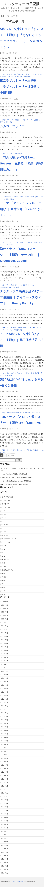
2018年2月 (4, 699)
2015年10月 (5, 796)
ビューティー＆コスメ (9, 538)
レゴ (3, 556)
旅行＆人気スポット (8, 570)
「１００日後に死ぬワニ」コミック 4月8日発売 (16, 481)
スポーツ (5, 525)
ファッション (6, 542)
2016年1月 (4, 786)
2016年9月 (4, 758)
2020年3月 (4, 612)
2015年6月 (4, 810)
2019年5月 (4, 647)
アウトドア (5, 504)
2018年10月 (5, 671)
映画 (3, 573)
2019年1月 (4, 661)
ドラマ (17, 53)
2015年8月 (4, 803)
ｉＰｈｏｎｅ (6, 591)
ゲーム (4, 521)
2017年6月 (4, 727)
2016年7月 (4, 765)
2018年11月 (5, 668)
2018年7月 (4, 681)
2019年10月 (5, 629)
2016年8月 (4, 761)
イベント (5, 511)
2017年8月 (4, 720)
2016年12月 (5, 748)
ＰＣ (3, 594)
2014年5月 (4, 855)
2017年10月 (5, 713)
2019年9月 (4, 633)
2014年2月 (4, 866)
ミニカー (5, 549)
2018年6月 (4, 685)
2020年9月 (4, 601)
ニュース (5, 535)
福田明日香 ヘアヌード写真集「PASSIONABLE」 (16, 477)
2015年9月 (4, 800)
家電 (3, 563)
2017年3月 (4, 737)
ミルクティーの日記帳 (22, 4)
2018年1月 (4, 702)
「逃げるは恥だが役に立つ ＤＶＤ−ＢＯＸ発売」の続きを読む (20, 413)
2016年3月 (4, 779)
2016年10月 (5, 754)
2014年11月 (5, 834)
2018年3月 (4, 695)
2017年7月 (4, 723)
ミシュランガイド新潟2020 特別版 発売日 (14, 474)
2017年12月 (5, 706)
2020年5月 (4, 605)
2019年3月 (4, 654)
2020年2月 (4, 615)
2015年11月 (5, 793)
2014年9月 (4, 841)
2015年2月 (4, 824)
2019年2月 (4, 657)
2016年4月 (4, 775)
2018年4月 (4, 692)
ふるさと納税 (6, 500)
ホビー (4, 545)
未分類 (4, 577)
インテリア (5, 514)
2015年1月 (4, 828)
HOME (2, 16)
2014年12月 (5, 831)
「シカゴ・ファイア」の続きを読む (12, 153)
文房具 (4, 566)
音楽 (3, 587)
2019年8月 (4, 636)
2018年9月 (4, 675)
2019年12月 (5, 622)
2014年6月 (4, 852)
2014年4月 (4, 859)
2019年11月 (5, 626)
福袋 (3, 580)
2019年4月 (4, 650)
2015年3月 (4, 821)
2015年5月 (4, 814)
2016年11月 (5, 751)
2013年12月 (5, 873)
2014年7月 (4, 848)
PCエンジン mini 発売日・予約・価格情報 (15, 484)
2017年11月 (5, 709)
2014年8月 (4, 845)
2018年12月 (5, 664)
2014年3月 (4, 862)
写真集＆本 (5, 559)
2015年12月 (5, 789)
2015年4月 (4, 817)
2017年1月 (4, 744)
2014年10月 (5, 838)
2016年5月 (4, 772)
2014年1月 (4, 869)
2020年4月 (4, 608)
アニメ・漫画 (6, 507)
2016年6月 (4, 768)
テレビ (4, 528)
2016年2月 (4, 782)
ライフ (4, 552)
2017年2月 (4, 741)
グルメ (4, 518)
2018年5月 (4, 688)
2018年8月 (4, 678)
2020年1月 (4, 619)
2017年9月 (4, 716)
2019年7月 (4, 640)
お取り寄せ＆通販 (7, 497)
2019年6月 (4, 643)
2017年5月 (4, 730)
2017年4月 (4, 734)
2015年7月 (4, 807)
